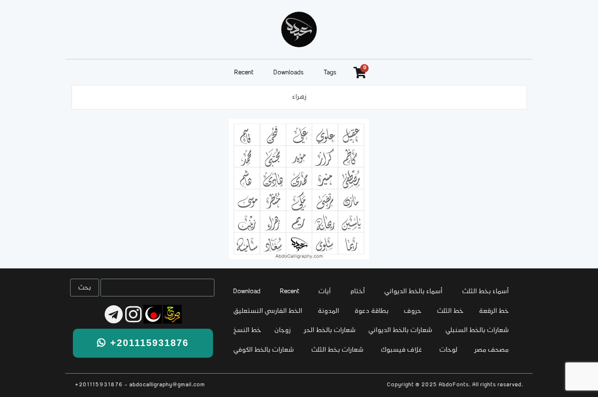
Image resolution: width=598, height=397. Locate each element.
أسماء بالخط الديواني (413, 292)
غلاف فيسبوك (401, 350)
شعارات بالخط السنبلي (477, 330)
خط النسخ (247, 330)
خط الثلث (450, 311)
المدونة (328, 311)
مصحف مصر (492, 350)
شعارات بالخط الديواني (400, 330)
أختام (357, 292)
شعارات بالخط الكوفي (263, 350)
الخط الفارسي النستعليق (267, 311)
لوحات (448, 350)
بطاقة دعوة (372, 311)
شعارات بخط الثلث (337, 350)
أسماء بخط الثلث (485, 292)
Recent (243, 73)
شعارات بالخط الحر (330, 330)
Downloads (288, 73)
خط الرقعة (494, 311)
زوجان (282, 330)
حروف (412, 311)
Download (246, 292)
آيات (324, 292)
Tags (330, 73)
